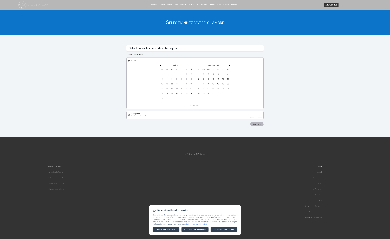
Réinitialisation (195, 105)
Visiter (192, 4)
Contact (235, 4)
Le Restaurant (317, 189)
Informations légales (315, 212)
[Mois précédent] (161, 65)
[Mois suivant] (229, 65)
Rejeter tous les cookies (166, 229)
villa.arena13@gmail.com (56, 189)
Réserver (331, 5)
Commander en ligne (219, 4)
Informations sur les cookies (313, 217)
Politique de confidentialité (313, 206)
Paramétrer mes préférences (195, 229)
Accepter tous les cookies (224, 229)
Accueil (154, 4)
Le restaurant (180, 4)
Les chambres (166, 4)
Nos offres (318, 195)
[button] (186, 74)
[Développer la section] (260, 114)
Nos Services (202, 4)
